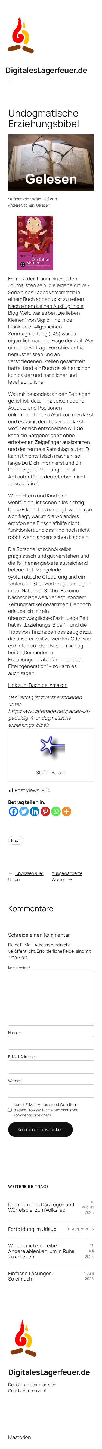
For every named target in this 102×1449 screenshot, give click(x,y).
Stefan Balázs (41, 198)
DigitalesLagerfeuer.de (46, 70)
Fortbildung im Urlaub (32, 1229)
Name (14, 1032)
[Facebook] (13, 811)
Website (15, 1080)
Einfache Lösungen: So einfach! (30, 1276)
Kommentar (19, 967)
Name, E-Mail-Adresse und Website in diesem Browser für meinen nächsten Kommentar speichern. (45, 1110)
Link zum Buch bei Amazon (38, 685)
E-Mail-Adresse (22, 1056)
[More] (66, 811)
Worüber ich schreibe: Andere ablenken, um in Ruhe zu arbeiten (41, 1251)
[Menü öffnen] (8, 83)
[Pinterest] (45, 811)
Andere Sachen (21, 205)
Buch (15, 840)
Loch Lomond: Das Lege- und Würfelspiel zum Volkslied (41, 1207)
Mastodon (19, 1437)
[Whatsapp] (56, 811)
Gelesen (43, 205)
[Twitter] (24, 811)
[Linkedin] (34, 811)
